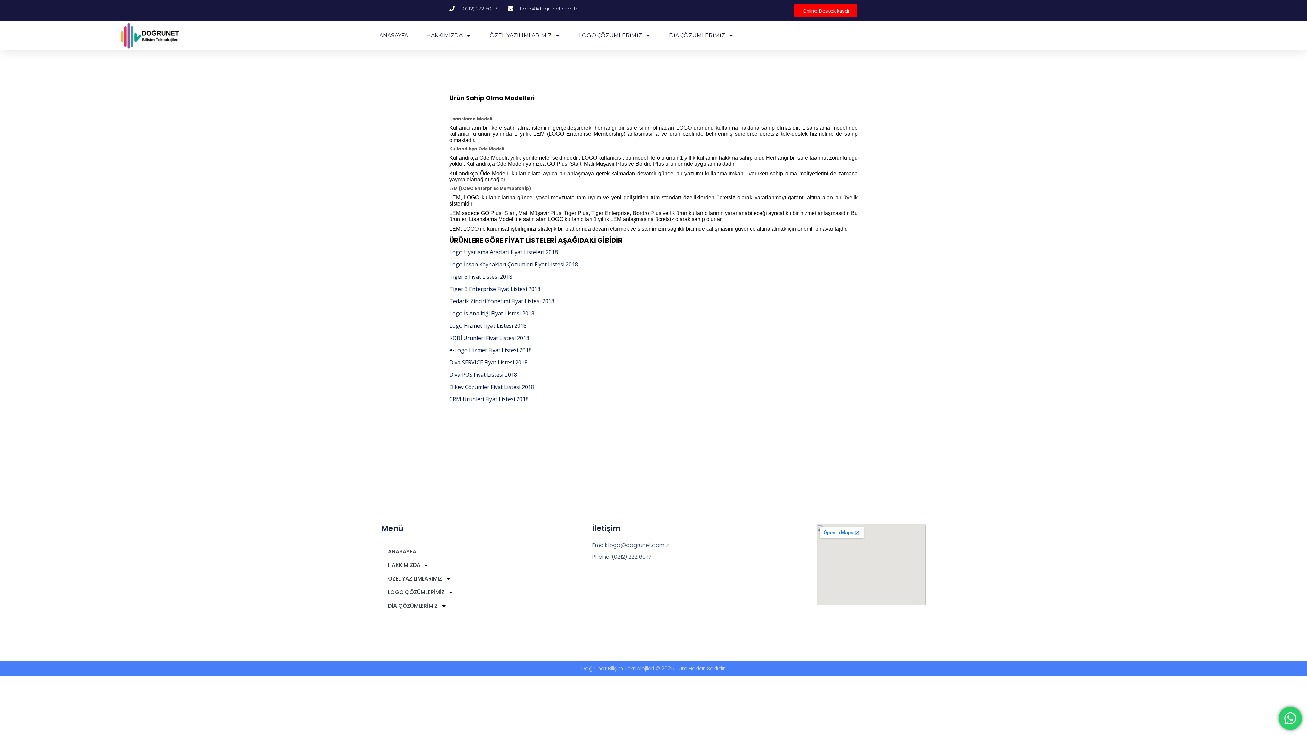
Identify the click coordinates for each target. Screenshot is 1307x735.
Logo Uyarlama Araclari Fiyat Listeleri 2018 (503, 252)
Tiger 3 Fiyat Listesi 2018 (480, 276)
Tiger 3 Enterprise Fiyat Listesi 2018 (494, 289)
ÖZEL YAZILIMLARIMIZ (521, 35)
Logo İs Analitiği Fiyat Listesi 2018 (491, 313)
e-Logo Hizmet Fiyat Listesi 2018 (490, 350)
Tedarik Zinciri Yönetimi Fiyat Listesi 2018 (501, 301)
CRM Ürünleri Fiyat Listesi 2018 (489, 399)
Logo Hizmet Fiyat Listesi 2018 (488, 325)
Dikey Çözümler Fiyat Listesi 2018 (491, 387)
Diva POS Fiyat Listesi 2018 (483, 374)
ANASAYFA (393, 35)
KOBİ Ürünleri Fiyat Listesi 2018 (489, 338)
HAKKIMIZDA (444, 35)
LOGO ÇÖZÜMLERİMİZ (610, 35)
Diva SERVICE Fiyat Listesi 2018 (488, 362)
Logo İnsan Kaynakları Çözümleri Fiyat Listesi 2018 (513, 264)
